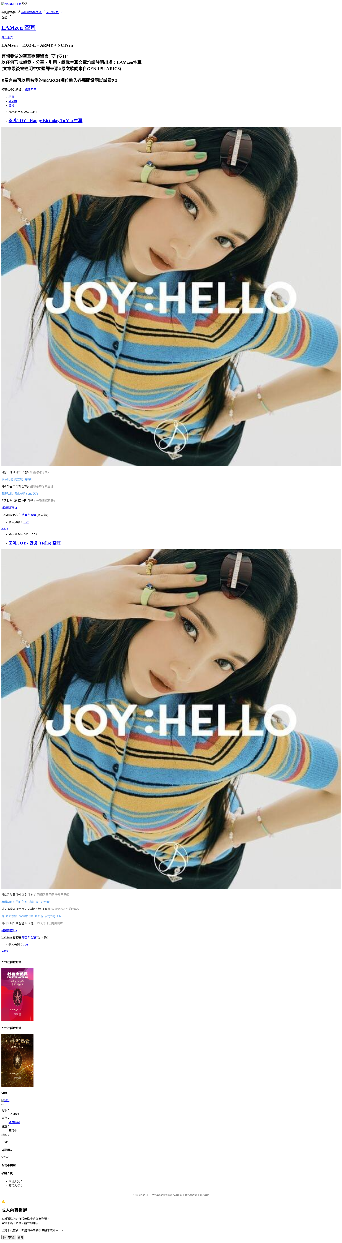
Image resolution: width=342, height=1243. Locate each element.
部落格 (13, 101)
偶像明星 (30, 89)
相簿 (11, 96)
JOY (26, 522)
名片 (11, 105)
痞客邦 (26, 514)
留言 (34, 514)
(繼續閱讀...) (9, 507)
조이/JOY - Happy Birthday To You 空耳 (45, 120)
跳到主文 (7, 37)
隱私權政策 (191, 1195)
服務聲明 (204, 1195)
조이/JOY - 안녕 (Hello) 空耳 (35, 543)
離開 (20, 1237)
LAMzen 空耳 (18, 27)
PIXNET (144, 1195)
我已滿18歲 (9, 1237)
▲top (4, 528)
